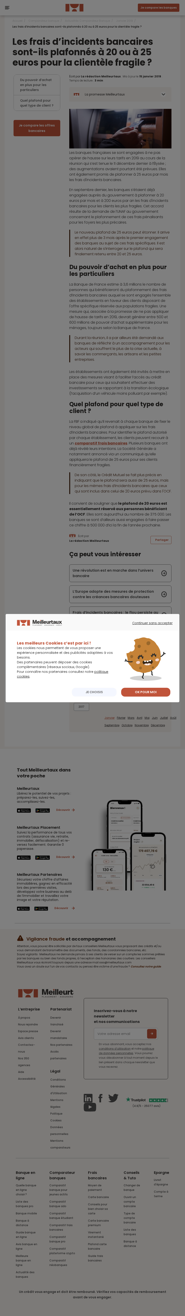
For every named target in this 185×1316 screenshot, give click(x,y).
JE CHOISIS (94, 692)
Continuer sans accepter (150, 627)
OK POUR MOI (146, 692)
